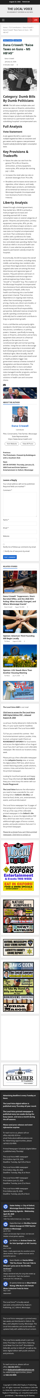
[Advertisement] (20, 1038)
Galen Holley (15, 1205)
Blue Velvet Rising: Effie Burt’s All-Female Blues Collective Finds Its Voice (19, 1286)
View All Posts (28, 444)
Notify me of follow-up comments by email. (19, 547)
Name (6, 520)
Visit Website (12, 444)
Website (6, 536)
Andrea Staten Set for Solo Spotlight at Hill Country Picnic (19, 1243)
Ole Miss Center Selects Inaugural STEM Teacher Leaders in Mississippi (20, 1226)
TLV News (7, 641)
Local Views (17, 40)
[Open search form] (24, 20)
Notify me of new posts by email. (17, 551)
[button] (3, 20)
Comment (7, 490)
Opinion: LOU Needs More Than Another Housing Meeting (17, 671)
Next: (18, 466)
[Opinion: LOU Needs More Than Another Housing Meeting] (20, 656)
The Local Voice (20, 9)
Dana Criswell (8, 40)
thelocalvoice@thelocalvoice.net (21, 1370)
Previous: (19, 455)
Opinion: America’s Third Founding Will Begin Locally (18, 637)
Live (35, 20)
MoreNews (19, 1395)
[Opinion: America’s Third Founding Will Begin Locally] (20, 621)
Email (6, 528)
